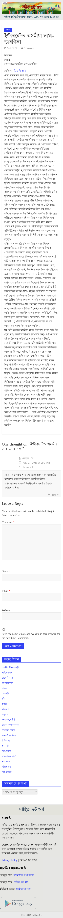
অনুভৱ (4, 704)
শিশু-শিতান (6, 751)
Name (6, 571)
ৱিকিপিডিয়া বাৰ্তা (9, 756)
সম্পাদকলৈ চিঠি (8, 720)
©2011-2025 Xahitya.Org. (31, 915)
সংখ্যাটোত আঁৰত (9, 735)
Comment (8, 522)
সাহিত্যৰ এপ (7, 672)
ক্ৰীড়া (4, 699)
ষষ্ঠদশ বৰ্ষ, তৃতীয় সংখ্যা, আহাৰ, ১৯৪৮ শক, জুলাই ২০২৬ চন (31, 17)
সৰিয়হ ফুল (6, 767)
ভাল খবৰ (6, 761)
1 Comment (29, 48)
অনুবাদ (5, 714)
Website (6, 610)
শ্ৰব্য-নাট (5, 746)
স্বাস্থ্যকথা (6, 709)
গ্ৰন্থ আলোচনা (7, 683)
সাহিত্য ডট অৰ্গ (21, 882)
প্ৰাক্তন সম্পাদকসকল (10, 725)
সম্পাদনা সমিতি (8, 730)
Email (6, 591)
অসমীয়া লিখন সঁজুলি (10, 667)
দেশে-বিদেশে (7, 678)
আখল (4, 688)
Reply (55, 495)
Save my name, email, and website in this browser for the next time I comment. (31, 636)
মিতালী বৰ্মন (20, 71)
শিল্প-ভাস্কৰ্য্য (6, 772)
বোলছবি (5, 693)
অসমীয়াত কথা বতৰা (24, 875)
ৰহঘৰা (8, 30)
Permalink (28, 467)
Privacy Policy (9, 860)
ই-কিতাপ (6, 740)
